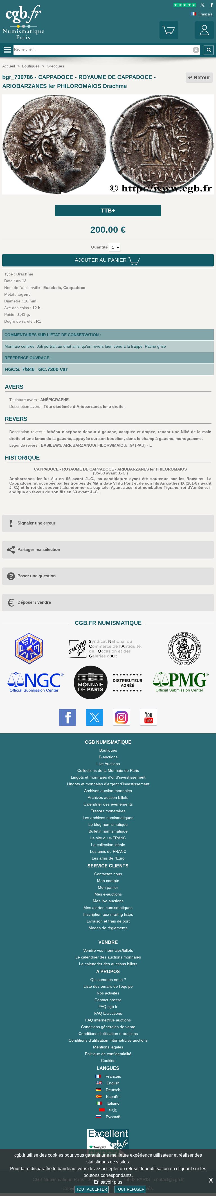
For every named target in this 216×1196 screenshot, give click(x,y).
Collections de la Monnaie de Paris (108, 770)
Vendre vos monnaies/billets (108, 950)
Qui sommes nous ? (108, 979)
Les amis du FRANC (108, 851)
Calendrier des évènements (108, 804)
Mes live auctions (108, 901)
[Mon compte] (204, 38)
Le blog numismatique (108, 824)
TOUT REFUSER (130, 1189)
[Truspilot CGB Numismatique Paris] (185, 6)
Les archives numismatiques (108, 817)
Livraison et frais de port (108, 921)
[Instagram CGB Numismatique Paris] (121, 717)
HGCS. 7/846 (19, 369)
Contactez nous (108, 874)
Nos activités (108, 993)
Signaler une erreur (36, 523)
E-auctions (108, 757)
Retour (202, 77)
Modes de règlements (108, 928)
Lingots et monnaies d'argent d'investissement (108, 784)
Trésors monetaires (108, 811)
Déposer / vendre (34, 602)
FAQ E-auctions (108, 1013)
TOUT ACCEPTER (91, 1189)
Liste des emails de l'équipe (108, 986)
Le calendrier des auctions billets (108, 964)
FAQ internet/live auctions (108, 1020)
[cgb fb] (210, 6)
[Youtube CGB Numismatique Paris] (148, 717)
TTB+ (108, 210)
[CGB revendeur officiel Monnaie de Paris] (108, 683)
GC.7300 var (53, 369)
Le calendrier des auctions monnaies (108, 957)
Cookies (108, 1060)
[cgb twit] (201, 6)
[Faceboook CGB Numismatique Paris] (67, 717)
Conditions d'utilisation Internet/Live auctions (108, 1040)
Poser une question (36, 575)
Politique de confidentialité (108, 1054)
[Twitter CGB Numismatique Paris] (94, 717)
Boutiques (108, 750)
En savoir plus (108, 1182)
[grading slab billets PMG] (180, 682)
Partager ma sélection (38, 549)
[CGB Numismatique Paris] (23, 41)
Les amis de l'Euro (108, 858)
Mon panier (108, 887)
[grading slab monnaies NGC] (35, 682)
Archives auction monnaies (108, 790)
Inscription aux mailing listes (108, 914)
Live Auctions (108, 763)
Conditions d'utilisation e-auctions (108, 1033)
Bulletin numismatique (108, 831)
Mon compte (108, 880)
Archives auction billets (108, 797)
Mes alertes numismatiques (108, 907)
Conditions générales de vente (108, 1027)
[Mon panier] (168, 38)
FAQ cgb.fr (108, 1006)
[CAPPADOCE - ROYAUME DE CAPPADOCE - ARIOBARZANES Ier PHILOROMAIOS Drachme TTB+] (108, 193)
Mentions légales (108, 1047)
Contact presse (108, 1000)
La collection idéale (108, 844)
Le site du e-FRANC (108, 838)
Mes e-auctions (108, 894)
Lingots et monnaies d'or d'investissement (108, 777)
